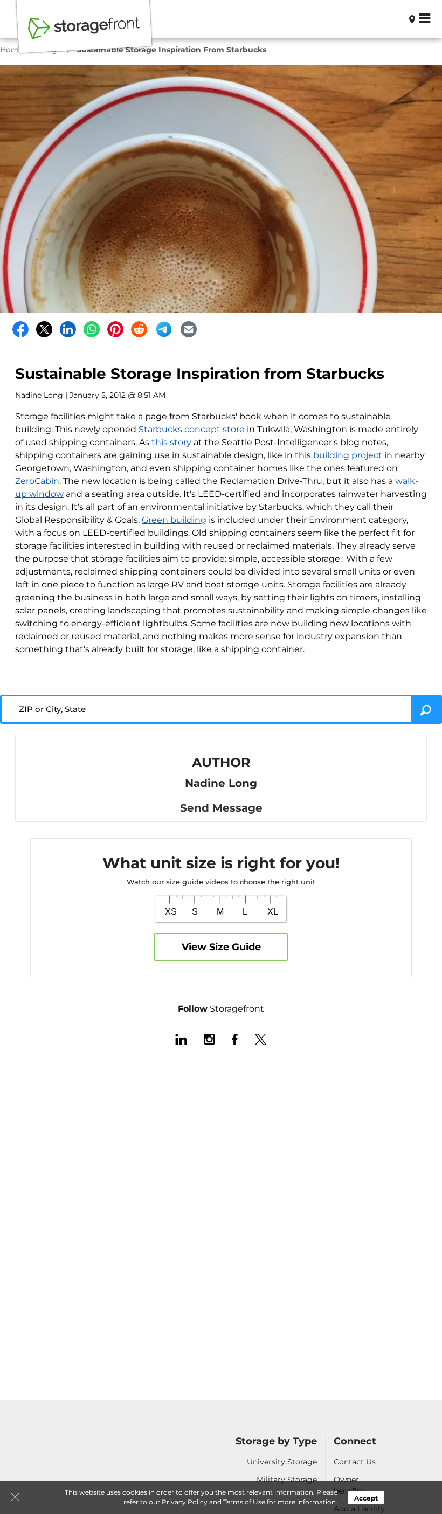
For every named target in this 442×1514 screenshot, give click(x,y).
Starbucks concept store (192, 429)
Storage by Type (276, 1441)
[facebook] (235, 1039)
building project (347, 455)
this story (171, 442)
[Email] (189, 329)
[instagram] (209, 1039)
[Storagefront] (84, 34)
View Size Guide (221, 947)
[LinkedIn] (68, 329)
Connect (355, 1441)
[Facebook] (20, 329)
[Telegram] (164, 329)
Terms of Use (244, 1502)
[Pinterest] (115, 329)
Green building (174, 520)
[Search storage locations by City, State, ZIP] (394, 18)
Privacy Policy (185, 1502)
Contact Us (355, 1462)
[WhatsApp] (91, 329)
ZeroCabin (37, 481)
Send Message (221, 807)
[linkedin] (181, 1039)
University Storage (282, 1462)
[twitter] (260, 1039)
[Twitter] (44, 329)
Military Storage (287, 1479)
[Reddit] (139, 329)
